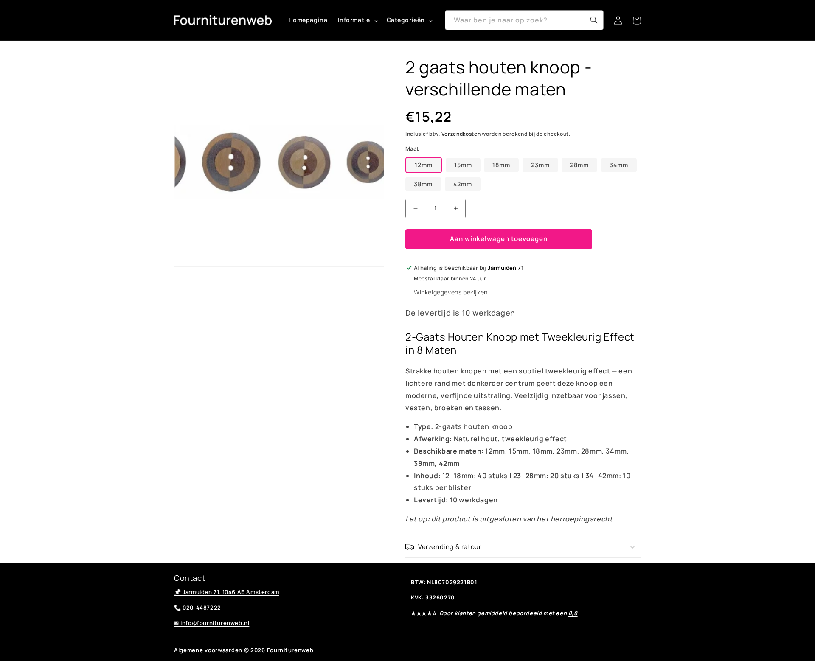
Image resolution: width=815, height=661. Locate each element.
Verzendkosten (461, 133)
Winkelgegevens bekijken (451, 292)
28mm (579, 165)
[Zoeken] (594, 20)
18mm (501, 165)
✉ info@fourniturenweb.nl (211, 623)
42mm (462, 184)
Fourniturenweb (290, 650)
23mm (540, 165)
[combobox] (524, 20)
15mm (463, 165)
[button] (357, 20)
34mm (619, 165)
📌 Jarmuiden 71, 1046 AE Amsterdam (226, 592)
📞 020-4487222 (197, 607)
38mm (423, 184)
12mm (424, 165)
